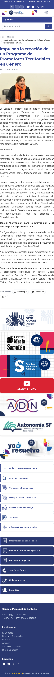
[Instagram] (42, 7)
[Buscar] (48, 26)
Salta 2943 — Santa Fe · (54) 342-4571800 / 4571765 (27, 1)
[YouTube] (28, 7)
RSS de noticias (10, 650)
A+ (17, 7)
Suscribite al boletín (12, 646)
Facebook (39, 292)
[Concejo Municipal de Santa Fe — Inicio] (27, 12)
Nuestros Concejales (12, 636)
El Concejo (7, 632)
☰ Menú (8, 19)
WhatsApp (22, 292)
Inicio (2, 37)
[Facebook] (33, 7)
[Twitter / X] (37, 7)
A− (12, 7)
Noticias (10, 37)
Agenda (6, 643)
